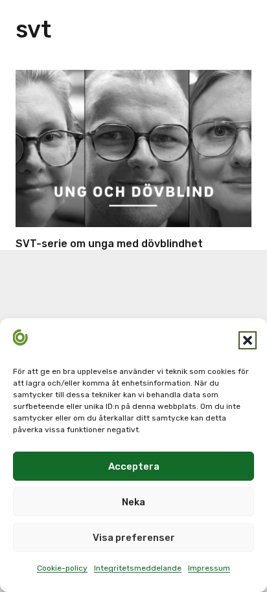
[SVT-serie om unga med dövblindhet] (133, 148)
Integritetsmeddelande (137, 568)
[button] (247, 340)
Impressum (209, 568)
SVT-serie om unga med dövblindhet (109, 243)
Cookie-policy (62, 568)
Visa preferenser (134, 537)
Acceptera (133, 466)
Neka (133, 502)
